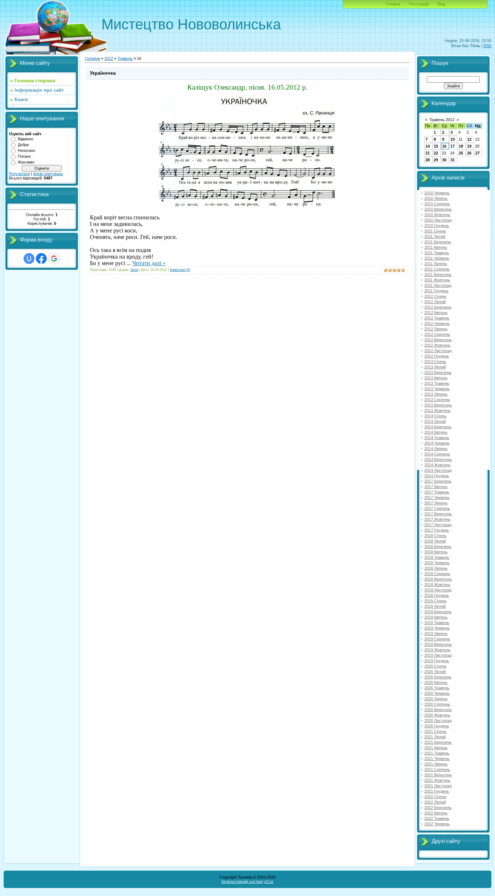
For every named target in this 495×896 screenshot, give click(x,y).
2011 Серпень (437, 269)
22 (436, 153)
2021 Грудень (436, 791)
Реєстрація (419, 4)
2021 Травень (436, 753)
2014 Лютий (435, 421)
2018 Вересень (438, 579)
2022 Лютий (435, 802)
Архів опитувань (48, 174)
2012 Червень (437, 323)
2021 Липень (436, 764)
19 (469, 146)
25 (461, 153)
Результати (19, 174)
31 (452, 160)
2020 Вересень (438, 709)
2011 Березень (437, 242)
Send (134, 270)
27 (477, 153)
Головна (393, 4)
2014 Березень (438, 427)
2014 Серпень (437, 454)
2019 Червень (437, 628)
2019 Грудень (436, 660)
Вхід (441, 4)
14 (427, 146)
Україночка (103, 73)
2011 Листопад (437, 285)
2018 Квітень (436, 552)
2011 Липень (435, 263)
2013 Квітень (436, 378)
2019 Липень (436, 633)
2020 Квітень (436, 682)
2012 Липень (436, 329)
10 (452, 139)
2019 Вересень (438, 644)
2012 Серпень (437, 334)
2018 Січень (435, 535)
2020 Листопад (438, 720)
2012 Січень (435, 296)
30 (444, 160)
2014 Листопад (438, 470)
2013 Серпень (437, 399)
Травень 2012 (441, 119)
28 (427, 160)
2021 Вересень (438, 775)
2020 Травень (436, 688)
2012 (108, 58)
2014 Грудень (436, 476)
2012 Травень (436, 318)
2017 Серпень (437, 508)
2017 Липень (436, 503)
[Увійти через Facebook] (41, 258)
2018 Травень (436, 557)
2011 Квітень (435, 247)
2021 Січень (435, 731)
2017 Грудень (436, 530)
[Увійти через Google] (54, 258)
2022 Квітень (436, 813)
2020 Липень (436, 699)
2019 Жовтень (437, 650)
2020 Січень (435, 666)
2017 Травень (436, 492)
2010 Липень (436, 198)
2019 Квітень (436, 617)
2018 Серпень (437, 573)
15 (436, 146)
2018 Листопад (438, 590)
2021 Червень (437, 758)
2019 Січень (435, 601)
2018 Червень (437, 563)
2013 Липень (436, 394)
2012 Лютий (435, 302)
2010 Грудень (436, 225)
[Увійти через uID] (29, 258)
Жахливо (26, 162)
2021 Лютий (435, 737)
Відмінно (25, 139)
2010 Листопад (438, 220)
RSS (487, 46)
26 (469, 153)
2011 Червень (436, 258)
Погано (24, 156)
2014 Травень (436, 437)
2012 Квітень (436, 312)
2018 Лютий (435, 541)
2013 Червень (437, 389)
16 (444, 146)
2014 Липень (436, 448)
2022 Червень (437, 824)
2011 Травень (436, 253)
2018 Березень (438, 546)
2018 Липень (436, 568)
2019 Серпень (437, 639)
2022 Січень (435, 796)
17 (452, 146)
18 (461, 146)
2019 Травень (436, 622)
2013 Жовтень (437, 410)
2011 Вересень (438, 274)
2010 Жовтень (437, 214)
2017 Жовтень (437, 519)
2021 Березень (438, 742)
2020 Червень (437, 693)
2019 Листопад (438, 655)
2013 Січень (435, 361)
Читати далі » (149, 263)
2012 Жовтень (437, 345)
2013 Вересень (438, 405)
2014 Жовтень (437, 465)
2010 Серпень (437, 204)
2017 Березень (438, 481)
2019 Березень (438, 612)
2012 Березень (438, 307)
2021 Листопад (438, 786)
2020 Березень (438, 677)
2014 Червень (437, 443)
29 (436, 160)
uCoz (269, 881)
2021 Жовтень (437, 780)
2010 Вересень (438, 209)
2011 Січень (435, 231)
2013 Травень (436, 383)
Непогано (26, 150)
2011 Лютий (434, 236)
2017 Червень (437, 497)
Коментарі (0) (180, 270)
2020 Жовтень (437, 715)
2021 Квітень (436, 748)
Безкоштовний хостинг (242, 881)
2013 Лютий (435, 367)
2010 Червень (437, 193)
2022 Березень (438, 807)
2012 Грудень (436, 356)
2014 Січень (435, 416)
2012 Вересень (438, 340)
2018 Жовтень (437, 584)
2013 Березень (438, 372)
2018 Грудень (436, 595)
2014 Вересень (438, 459)
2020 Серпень (437, 704)
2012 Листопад (438, 350)
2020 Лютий (435, 671)
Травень (125, 58)
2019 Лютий (435, 606)
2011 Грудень (436, 291)
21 (427, 153)
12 (469, 139)
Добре (23, 145)
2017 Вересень (438, 514)
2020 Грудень (436, 726)
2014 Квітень (436, 432)
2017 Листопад (438, 525)
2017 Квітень (436, 486)
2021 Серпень (437, 769)
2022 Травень (436, 818)
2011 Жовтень (437, 280)
